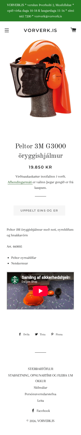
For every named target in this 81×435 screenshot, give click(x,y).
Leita (40, 401)
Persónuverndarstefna (40, 394)
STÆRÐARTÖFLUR (40, 369)
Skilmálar (40, 387)
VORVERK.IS (40, 30)
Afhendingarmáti (20, 182)
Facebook (43, 411)
